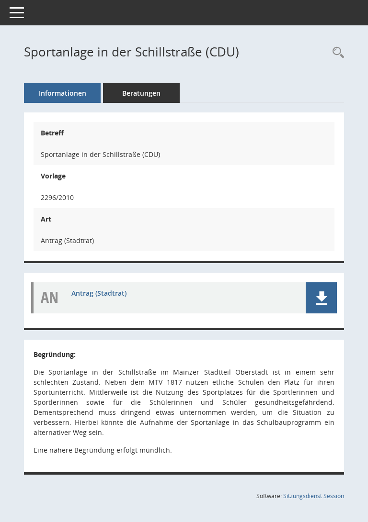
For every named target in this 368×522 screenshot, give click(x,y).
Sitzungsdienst (313, 496)
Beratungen (141, 93)
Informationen (62, 93)
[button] (321, 297)
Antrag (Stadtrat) (98, 293)
